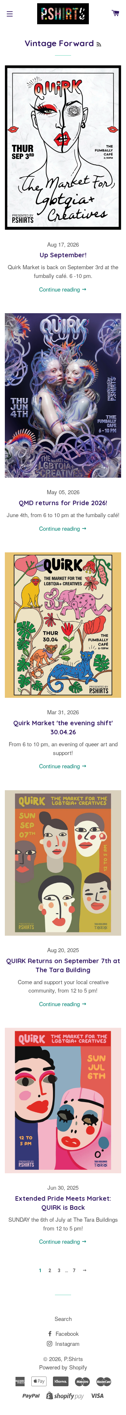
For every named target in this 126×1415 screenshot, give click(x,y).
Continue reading (60, 289)
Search (63, 1318)
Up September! (63, 255)
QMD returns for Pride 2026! (63, 503)
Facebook (66, 1333)
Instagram (66, 1343)
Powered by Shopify (63, 1367)
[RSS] (98, 44)
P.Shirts (73, 1359)
